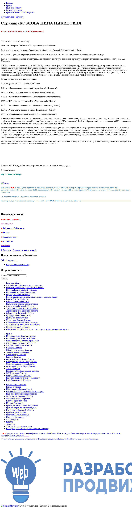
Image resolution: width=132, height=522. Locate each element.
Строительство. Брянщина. (18, 327)
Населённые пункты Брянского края (22, 304)
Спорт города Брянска (16, 355)
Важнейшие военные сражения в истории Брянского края (31, 297)
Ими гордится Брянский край (19, 389)
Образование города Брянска (19, 350)
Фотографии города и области (19, 396)
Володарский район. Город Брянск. (21, 362)
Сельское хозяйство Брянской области (23, 325)
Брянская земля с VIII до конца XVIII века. (25, 288)
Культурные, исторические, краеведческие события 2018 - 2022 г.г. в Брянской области (41, 201)
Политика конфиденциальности (48, 439)
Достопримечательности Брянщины (22, 308)
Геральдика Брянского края (18, 294)
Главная (9, 3)
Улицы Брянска (13, 368)
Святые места (12, 419)
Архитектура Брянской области (20, 306)
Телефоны (10, 424)
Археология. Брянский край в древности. (24, 285)
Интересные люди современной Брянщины (25, 391)
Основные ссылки (14, 10)
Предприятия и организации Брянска (22, 371)
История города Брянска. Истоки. (21, 336)
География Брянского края (17, 415)
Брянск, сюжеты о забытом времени (22, 405)
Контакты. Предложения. (90, 439)
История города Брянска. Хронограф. (22, 341)
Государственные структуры (18, 375)
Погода (9, 422)
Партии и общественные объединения (23, 378)
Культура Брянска (14, 348)
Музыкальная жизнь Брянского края (22, 322)
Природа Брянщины (15, 417)
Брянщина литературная (17, 318)
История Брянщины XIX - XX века (21, 290)
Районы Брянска (13, 357)
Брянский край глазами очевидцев (21, 408)
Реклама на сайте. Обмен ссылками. (69, 439)
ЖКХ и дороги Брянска (16, 373)
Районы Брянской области (17, 301)
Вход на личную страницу (17, 264)
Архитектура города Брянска (19, 345)
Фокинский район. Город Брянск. (21, 366)
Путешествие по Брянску (12, 17)
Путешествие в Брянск (16, 384)
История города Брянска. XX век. (21, 338)
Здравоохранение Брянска (17, 352)
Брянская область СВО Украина (20, 12)
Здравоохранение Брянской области (22, 311)
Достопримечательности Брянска (20, 343)
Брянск (9, 5)
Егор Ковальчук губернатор (18, 380)
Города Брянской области (17, 299)
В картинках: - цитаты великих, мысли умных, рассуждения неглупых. (37, 329)
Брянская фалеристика (16, 412)
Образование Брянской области (20, 313)
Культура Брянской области (18, 315)
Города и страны (13, 387)
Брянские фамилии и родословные (21, 394)
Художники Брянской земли (18, 320)
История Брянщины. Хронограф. (20, 292)
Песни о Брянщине (14, 403)
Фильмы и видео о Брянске (18, 398)
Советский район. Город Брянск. (20, 364)
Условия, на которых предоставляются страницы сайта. (19, 439)
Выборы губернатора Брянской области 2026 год (27, 429)
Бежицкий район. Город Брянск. (20, 359)
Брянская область (13, 8)
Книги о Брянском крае (16, 401)
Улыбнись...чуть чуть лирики (19, 426)
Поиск (4, 276)
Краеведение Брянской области (20, 410)
